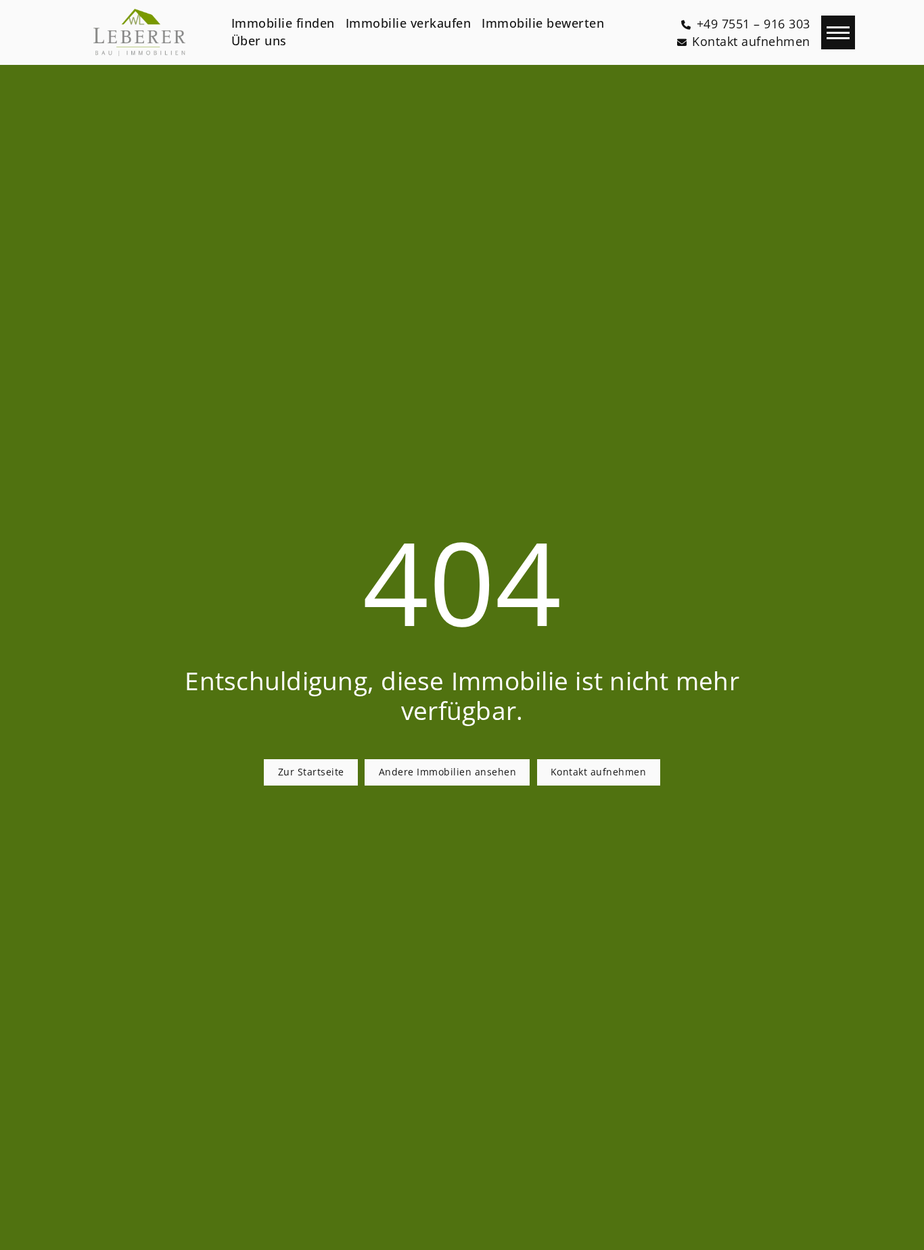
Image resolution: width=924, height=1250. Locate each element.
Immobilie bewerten (543, 23)
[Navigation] (838, 32)
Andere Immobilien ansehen (448, 771)
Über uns (259, 40)
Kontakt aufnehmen (599, 771)
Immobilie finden (283, 23)
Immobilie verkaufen (408, 23)
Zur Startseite (311, 771)
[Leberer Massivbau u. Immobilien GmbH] (139, 32)
